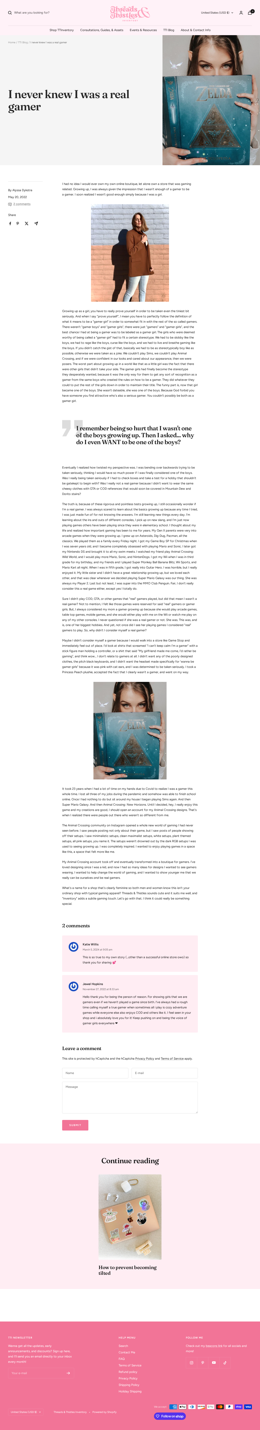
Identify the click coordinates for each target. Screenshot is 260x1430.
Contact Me (127, 1352)
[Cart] (250, 13)
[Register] (68, 1373)
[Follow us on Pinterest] (202, 1362)
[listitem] (10, 223)
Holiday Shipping (130, 1391)
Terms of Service (172, 1058)
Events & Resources (143, 30)
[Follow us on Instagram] (191, 1362)
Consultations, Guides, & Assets (101, 30)
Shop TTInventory (62, 30)
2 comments (21, 204)
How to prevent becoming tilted (128, 1270)
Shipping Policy (129, 1385)
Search (123, 1346)
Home (11, 42)
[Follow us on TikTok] (225, 1362)
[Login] (241, 12)
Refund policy (128, 1372)
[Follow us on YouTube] (213, 1362)
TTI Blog (168, 30)
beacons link (214, 1346)
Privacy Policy (144, 1058)
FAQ (122, 1359)
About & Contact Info (196, 30)
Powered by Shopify (104, 1412)
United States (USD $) (215, 12)
